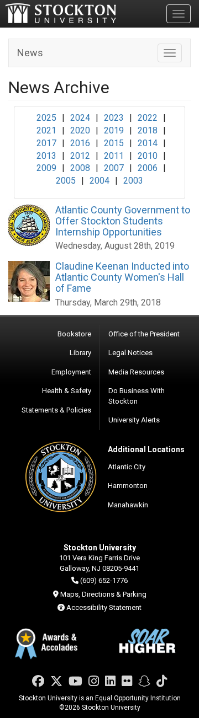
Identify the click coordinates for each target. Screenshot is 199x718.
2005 (66, 180)
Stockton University (61, 13)
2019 (114, 130)
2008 (80, 168)
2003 (133, 180)
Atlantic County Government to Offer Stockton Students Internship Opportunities (122, 221)
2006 (148, 168)
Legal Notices (130, 353)
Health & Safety (66, 391)
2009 (46, 168)
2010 (148, 156)
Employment (71, 372)
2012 (80, 156)
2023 (114, 117)
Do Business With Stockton (136, 396)
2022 (148, 117)
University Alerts (134, 420)
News (30, 52)
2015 (114, 143)
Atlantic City (126, 467)
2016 (80, 143)
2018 (148, 130)
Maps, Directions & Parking (103, 594)
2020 (80, 130)
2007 (114, 168)
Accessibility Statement (104, 607)
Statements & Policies (56, 410)
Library (80, 353)
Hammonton (128, 485)
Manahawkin (128, 505)
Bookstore (74, 334)
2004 (99, 180)
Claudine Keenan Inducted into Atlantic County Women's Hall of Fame (122, 277)
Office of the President (144, 334)
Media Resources (136, 372)
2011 (114, 156)
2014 (148, 143)
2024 (80, 117)
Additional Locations (146, 449)
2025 (46, 117)
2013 (46, 156)
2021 (46, 130)
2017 (46, 143)
